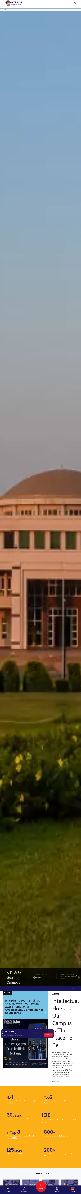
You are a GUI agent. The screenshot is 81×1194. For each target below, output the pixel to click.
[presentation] (5, 1010)
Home (4, 9)
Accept (48, 1035)
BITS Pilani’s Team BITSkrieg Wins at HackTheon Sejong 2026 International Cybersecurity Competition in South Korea (24, 1007)
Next (79, 977)
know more (56, 1082)
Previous (34, 977)
